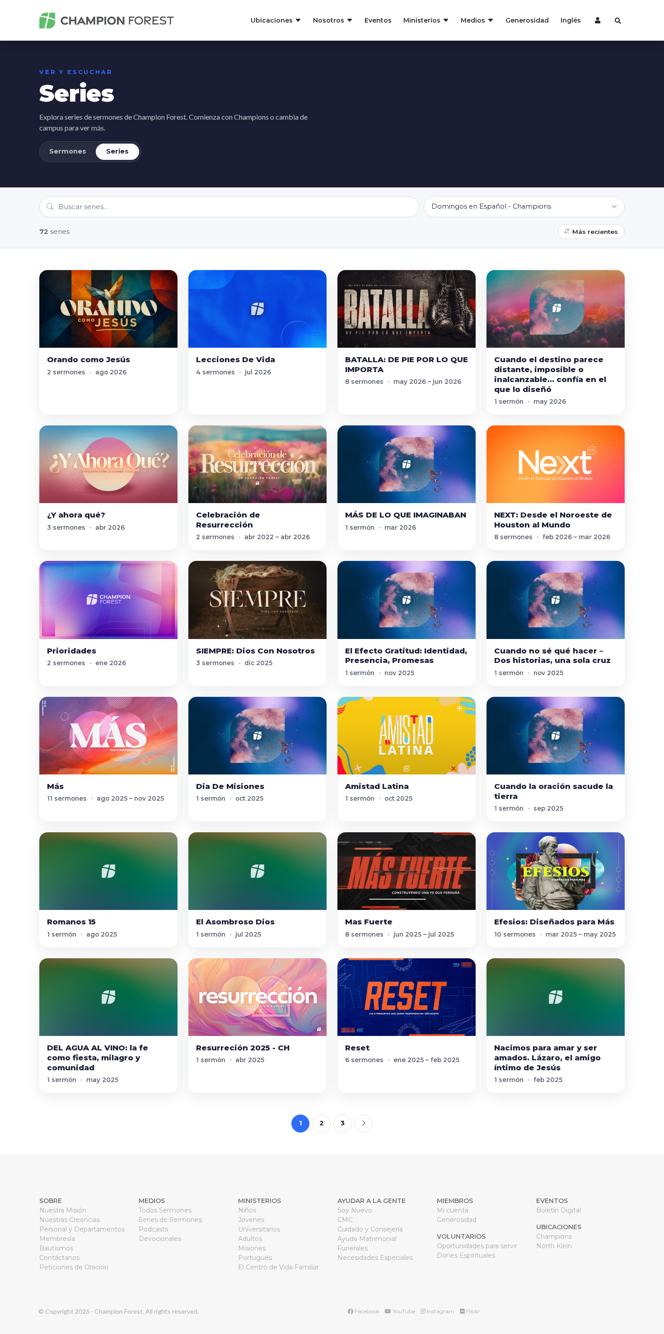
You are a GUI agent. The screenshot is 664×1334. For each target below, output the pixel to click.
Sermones (67, 151)
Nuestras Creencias (69, 1220)
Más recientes (595, 231)
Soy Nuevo (354, 1210)
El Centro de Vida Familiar (278, 1267)
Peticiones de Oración (73, 1267)
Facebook (366, 1311)
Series (117, 151)
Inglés (571, 20)
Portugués (255, 1258)
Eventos (378, 20)
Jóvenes (251, 1220)
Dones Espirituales (466, 1255)
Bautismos (56, 1248)
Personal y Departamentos (82, 1229)
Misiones (252, 1248)
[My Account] (596, 20)
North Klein (554, 1246)
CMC (345, 1220)
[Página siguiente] (364, 1124)
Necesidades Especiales (375, 1258)
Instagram (440, 1311)
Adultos (250, 1239)
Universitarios (259, 1229)
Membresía (57, 1239)
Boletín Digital (558, 1210)
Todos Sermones (165, 1210)
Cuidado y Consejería (370, 1229)
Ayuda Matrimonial (367, 1239)
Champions (554, 1236)
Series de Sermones (170, 1220)
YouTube (403, 1311)
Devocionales (160, 1239)
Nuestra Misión (62, 1210)
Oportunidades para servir (477, 1246)
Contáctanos (59, 1258)
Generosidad (527, 20)
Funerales (352, 1248)
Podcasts (153, 1229)
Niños (247, 1210)
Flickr (472, 1311)
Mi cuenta (452, 1210)
